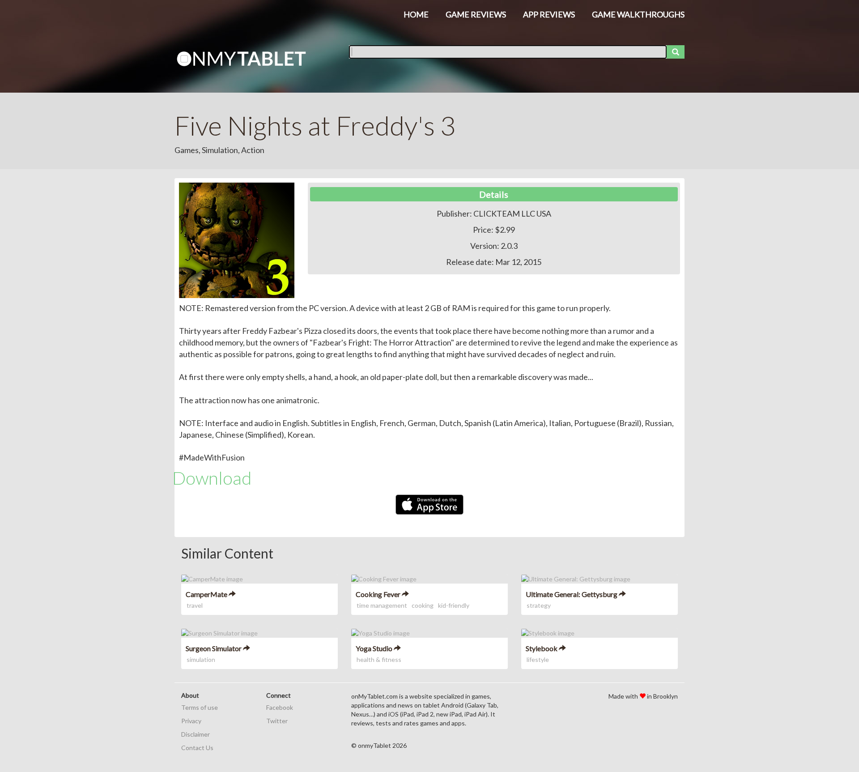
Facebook (279, 707)
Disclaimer (195, 734)
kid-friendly (453, 605)
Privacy (191, 721)
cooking (423, 605)
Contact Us (197, 747)
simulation (201, 659)
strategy (539, 605)
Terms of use (199, 707)
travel (195, 605)
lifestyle (538, 659)
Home (416, 14)
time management (382, 605)
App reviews (549, 14)
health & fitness (379, 659)
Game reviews (476, 14)
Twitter (277, 721)
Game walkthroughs (638, 14)
